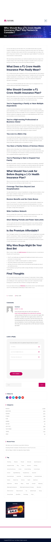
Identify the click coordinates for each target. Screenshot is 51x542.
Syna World (18, 494)
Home (5, 36)
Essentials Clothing (28, 476)
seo (26, 490)
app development (37, 461)
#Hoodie (22, 461)
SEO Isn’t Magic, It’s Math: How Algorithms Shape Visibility (18, 450)
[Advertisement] (25, 8)
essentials (19, 476)
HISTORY (8, 423)
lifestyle (33, 483)
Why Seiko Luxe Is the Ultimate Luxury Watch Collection (17, 445)
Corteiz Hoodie (37, 469)
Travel (32, 494)
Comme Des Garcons (11, 469)
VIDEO (7, 434)
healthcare (35, 479)
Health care (9, 483)
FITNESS (7, 416)
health (29, 479)
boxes (23, 465)
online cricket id (19, 490)
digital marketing (16, 472)
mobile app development (12, 487)
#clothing (9, 461)
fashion (8, 479)
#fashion (16, 461)
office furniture (10, 490)
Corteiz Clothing (27, 469)
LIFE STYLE (8, 426)
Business (7, 408)
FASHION (7, 413)
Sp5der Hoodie (33, 490)
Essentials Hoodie (38, 476)
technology (25, 494)
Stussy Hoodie (10, 494)
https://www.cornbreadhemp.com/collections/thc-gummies (28, 313)
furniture (23, 479)
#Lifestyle (29, 461)
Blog (18, 465)
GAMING (7, 421)
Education (34, 472)
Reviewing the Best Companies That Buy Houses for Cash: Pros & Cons (20, 447)
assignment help (10, 465)
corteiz (20, 469)
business (29, 465)
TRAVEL (7, 431)
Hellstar (16, 483)
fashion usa (15, 479)
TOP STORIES (8, 429)
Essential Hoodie (10, 476)
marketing (40, 483)
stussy (40, 490)
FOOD (7, 418)
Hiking (22, 483)
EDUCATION (8, 411)
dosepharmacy (26, 472)
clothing (35, 465)
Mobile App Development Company (27, 487)
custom (8, 472)
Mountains (39, 487)
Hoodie (27, 483)
